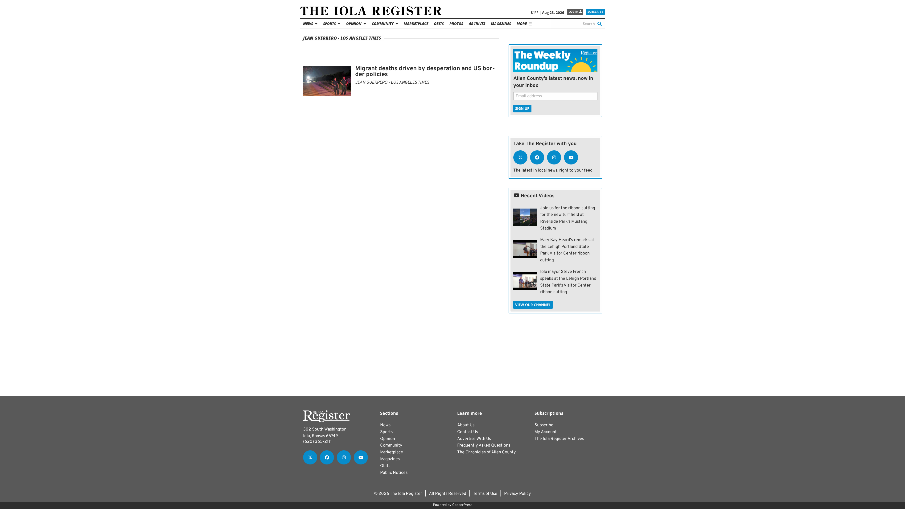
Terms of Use (485, 494)
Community (383, 23)
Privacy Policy (517, 494)
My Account (546, 432)
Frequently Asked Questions (483, 445)
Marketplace (416, 23)
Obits (439, 23)
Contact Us (467, 432)
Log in (573, 12)
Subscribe (595, 12)
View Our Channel (533, 304)
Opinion (354, 23)
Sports (329, 23)
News (308, 23)
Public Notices (393, 473)
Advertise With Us (474, 439)
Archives (477, 23)
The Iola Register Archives (559, 439)
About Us (465, 425)
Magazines (501, 23)
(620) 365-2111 (317, 441)
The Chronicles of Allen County (486, 452)
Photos (456, 23)
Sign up (522, 108)
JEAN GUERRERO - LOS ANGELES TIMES (392, 82)
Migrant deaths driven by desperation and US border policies (425, 72)
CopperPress (462, 505)
